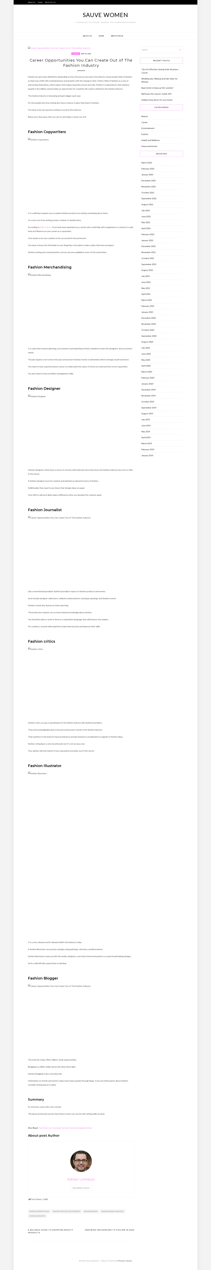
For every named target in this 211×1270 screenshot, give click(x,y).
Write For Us (50, 2)
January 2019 (147, 455)
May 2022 (145, 222)
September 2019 (148, 407)
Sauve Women (105, 14)
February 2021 (147, 306)
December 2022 (148, 180)
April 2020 (146, 365)
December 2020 (148, 318)
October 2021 (147, 258)
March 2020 (146, 371)
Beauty (144, 116)
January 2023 (147, 174)
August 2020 (147, 342)
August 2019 (147, 413)
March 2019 (146, 443)
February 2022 (147, 234)
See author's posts (81, 1188)
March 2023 (146, 162)
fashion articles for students (66, 1211)
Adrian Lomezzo (81, 1179)
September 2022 (148, 198)
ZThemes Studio (124, 1261)
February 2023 (147, 168)
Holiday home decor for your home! (157, 100)
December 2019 (148, 389)
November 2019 (148, 395)
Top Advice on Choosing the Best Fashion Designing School (65, 1128)
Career (75, 54)
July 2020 (145, 348)
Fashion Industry (37, 1216)
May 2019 (145, 431)
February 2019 (147, 449)
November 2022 (148, 186)
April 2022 (146, 228)
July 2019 (145, 419)
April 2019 (146, 437)
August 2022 (147, 204)
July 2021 (145, 276)
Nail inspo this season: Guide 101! (156, 94)
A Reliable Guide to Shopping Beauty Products (50, 1231)
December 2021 (148, 246)
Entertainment (148, 128)
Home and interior (149, 146)
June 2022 (146, 216)
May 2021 (145, 288)
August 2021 (147, 270)
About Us (31, 2)
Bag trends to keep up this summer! (157, 88)
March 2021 (146, 300)
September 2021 (148, 264)
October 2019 (147, 401)
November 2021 (148, 252)
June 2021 (146, 282)
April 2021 (146, 294)
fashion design (91, 1211)
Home (40, 2)
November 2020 (148, 324)
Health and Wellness (150, 140)
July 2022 (145, 210)
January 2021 (147, 312)
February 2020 (147, 377)
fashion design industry (112, 1211)
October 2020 (147, 330)
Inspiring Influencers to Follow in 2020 (109, 1230)
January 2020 (147, 384)
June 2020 (146, 354)
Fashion (144, 134)
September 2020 (148, 336)
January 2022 (147, 240)
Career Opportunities (39, 1211)
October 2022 (147, 192)
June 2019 (146, 425)
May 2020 (145, 360)
